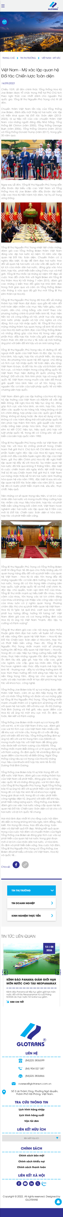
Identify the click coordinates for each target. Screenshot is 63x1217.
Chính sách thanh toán (31, 1167)
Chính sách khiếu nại (31, 1161)
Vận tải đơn (31, 1120)
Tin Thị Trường (28, 57)
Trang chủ (8, 57)
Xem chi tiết (17, 1001)
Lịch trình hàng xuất (31, 1115)
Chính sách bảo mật (31, 1155)
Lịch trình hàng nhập (31, 1109)
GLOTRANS (31, 1199)
